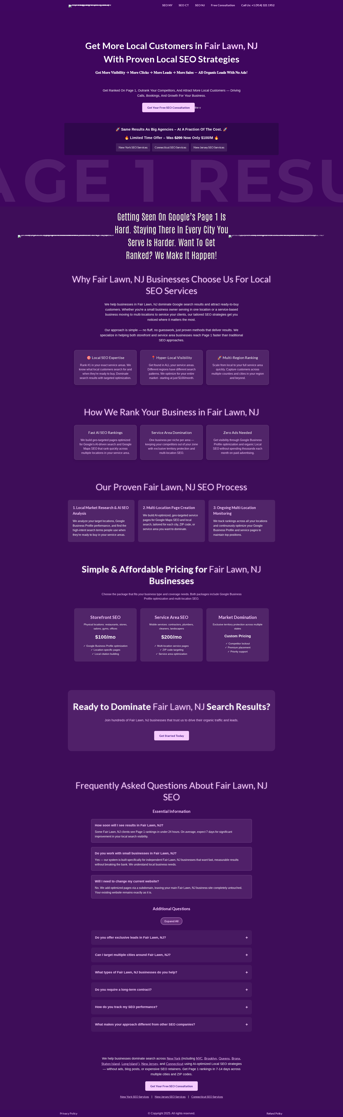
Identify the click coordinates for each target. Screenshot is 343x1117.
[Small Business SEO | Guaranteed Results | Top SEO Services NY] (91, 5)
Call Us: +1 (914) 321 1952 (257, 5)
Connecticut (174, 1064)
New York (173, 1058)
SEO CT (184, 5)
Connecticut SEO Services (170, 147)
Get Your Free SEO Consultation (168, 107)
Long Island (129, 1064)
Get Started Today (171, 735)
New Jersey (149, 1064)
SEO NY (167, 5)
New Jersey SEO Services (208, 147)
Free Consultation (223, 5)
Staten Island (110, 1064)
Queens (224, 1058)
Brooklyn (210, 1058)
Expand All (171, 921)
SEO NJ (200, 5)
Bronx (236, 1058)
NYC (199, 1058)
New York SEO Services (133, 147)
